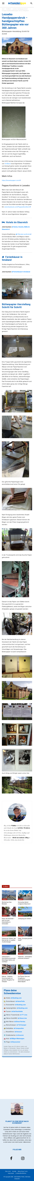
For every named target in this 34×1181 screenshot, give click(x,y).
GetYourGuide (18, 1011)
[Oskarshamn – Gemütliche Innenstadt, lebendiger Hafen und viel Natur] (9, 950)
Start (3, 9)
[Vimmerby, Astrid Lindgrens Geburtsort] (25, 895)
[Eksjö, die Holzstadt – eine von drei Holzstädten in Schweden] (9, 912)
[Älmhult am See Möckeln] (9, 895)
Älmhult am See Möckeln (7, 903)
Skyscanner (16, 1042)
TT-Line (24, 1015)
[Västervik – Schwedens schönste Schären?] (25, 950)
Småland (8, 9)
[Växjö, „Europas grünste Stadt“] (25, 931)
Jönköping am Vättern (24, 918)
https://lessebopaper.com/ (10, 180)
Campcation (19, 1028)
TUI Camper (22, 1025)
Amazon (19, 1032)
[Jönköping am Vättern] (25, 912)
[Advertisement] (17, 864)
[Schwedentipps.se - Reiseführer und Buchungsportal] (17, 3)
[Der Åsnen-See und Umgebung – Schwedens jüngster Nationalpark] (25, 969)
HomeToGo (21, 1001)
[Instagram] (22, 1158)
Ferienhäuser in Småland (21, 272)
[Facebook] (11, 1158)
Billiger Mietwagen (17, 1038)
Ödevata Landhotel (23, 234)
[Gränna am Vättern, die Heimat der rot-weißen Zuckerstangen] (9, 931)
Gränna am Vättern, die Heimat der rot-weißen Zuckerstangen (9, 940)
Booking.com (17, 998)
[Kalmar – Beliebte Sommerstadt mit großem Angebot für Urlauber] (9, 969)
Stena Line (23, 1018)
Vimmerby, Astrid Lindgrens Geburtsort (24, 903)
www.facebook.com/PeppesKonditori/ (16, 207)
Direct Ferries (20, 1021)
